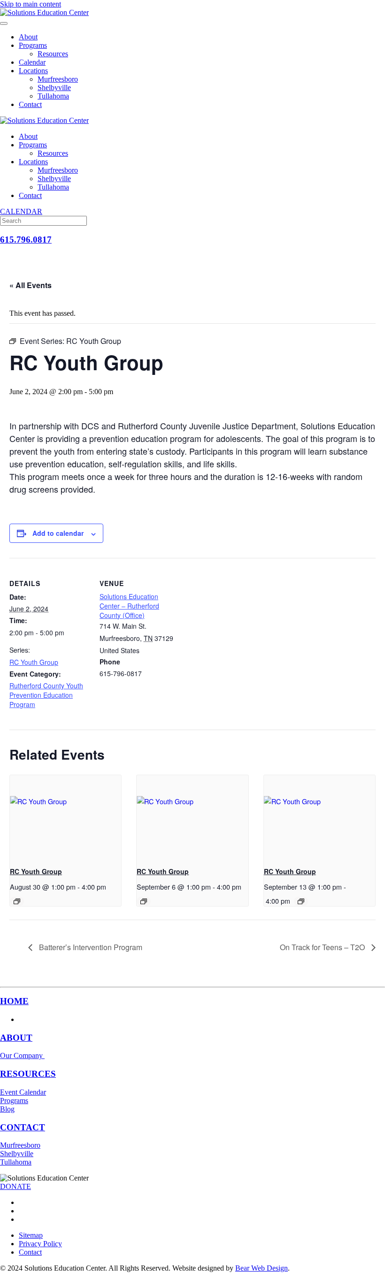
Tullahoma (53, 96)
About (28, 37)
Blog (7, 1109)
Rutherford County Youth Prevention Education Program (46, 695)
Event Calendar (23, 1092)
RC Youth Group (33, 662)
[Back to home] (44, 12)
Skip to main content (30, 4)
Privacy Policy (40, 1244)
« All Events (30, 285)
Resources (53, 54)
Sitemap (31, 1235)
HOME (14, 1001)
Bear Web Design (261, 1268)
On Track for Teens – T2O (323, 947)
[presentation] (65, 817)
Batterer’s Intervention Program (89, 947)
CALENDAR (21, 211)
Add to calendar (58, 533)
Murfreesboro (58, 79)
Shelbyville (54, 87)
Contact (30, 104)
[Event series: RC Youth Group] (17, 901)
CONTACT (22, 1127)
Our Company (22, 1055)
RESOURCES (28, 1074)
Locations (33, 71)
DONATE (15, 1186)
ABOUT (16, 1038)
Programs (33, 45)
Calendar (32, 62)
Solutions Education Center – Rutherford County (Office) (129, 606)
